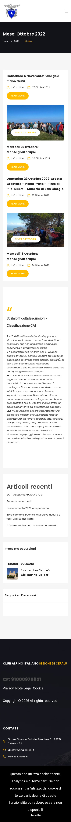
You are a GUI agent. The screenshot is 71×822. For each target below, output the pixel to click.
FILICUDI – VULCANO (20, 564)
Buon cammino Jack (19, 501)
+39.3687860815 (18, 756)
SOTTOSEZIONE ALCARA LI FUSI (25, 494)
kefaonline (17, 87)
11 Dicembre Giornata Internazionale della (32, 525)
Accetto (35, 815)
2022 (17, 41)
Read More (18, 95)
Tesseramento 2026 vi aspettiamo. (28, 508)
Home (6, 41)
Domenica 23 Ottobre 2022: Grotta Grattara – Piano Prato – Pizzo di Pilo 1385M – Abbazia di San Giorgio (35, 184)
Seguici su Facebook (21, 595)
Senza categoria (25, 132)
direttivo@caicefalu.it (21, 750)
